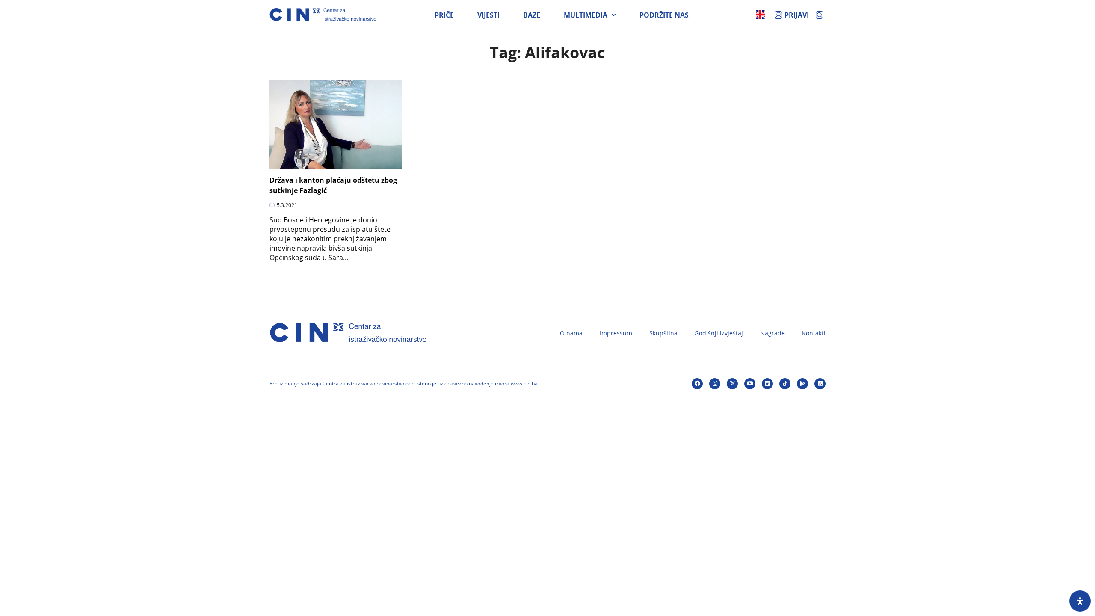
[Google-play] (802, 383)
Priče (444, 15)
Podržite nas (664, 15)
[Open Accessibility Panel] (1080, 601)
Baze (531, 15)
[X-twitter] (732, 383)
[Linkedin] (767, 383)
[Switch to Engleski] (760, 14)
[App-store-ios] (820, 383)
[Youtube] (749, 383)
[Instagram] (714, 383)
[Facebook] (697, 383)
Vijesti (488, 15)
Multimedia (585, 15)
